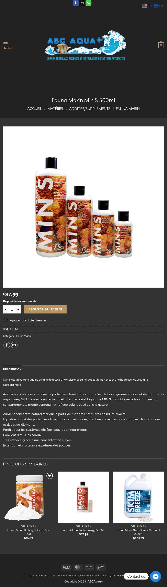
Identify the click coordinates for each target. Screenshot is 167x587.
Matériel (55, 108)
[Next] (164, 509)
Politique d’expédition (39, 575)
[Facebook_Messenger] (155, 576)
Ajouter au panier (45, 309)
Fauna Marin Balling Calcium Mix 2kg (28, 532)
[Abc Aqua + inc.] (85, 45)
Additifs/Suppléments (89, 108)
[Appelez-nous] (88, 3)
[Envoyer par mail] (14, 345)
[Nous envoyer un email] (82, 3)
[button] (8, 45)
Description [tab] (12, 369)
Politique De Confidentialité (78, 575)
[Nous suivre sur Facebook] (76, 3)
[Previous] (3, 509)
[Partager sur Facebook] (6, 345)
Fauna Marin (128, 108)
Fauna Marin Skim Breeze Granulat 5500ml (138, 532)
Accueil (34, 108)
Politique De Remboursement (122, 575)
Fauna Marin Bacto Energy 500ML (83, 530)
